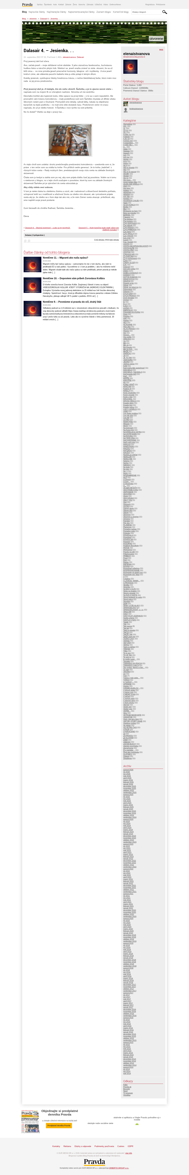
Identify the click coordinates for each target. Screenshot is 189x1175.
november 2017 (129, 987)
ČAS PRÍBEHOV (130, 230)
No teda (126, 467)
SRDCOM (127, 612)
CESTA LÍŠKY (128, 250)
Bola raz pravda (129, 213)
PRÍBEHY (127, 556)
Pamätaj (126, 521)
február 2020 (128, 931)
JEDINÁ (126, 362)
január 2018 (128, 983)
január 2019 (128, 958)
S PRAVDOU (128, 583)
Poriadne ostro (129, 531)
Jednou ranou (129, 364)
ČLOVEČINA (128, 256)
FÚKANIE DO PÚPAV (131, 312)
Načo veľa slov (129, 442)
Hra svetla (127, 337)
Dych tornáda (128, 298)
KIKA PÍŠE (127, 380)
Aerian (126, 159)
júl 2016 (126, 1020)
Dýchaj (126, 300)
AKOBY (126, 174)
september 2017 (129, 991)
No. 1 (125, 471)
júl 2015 (126, 1045)
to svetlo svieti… (129, 659)
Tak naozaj (127, 626)
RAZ (125, 560)
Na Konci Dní (128, 430)
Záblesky (127, 742)
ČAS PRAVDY (129, 228)
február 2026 (128, 782)
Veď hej (126, 705)
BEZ (125, 209)
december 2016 (129, 1009)
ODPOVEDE (128, 492)
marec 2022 (128, 879)
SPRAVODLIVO (129, 608)
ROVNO (126, 566)
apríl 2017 (127, 1001)
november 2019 (129, 937)
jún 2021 (126, 898)
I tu (124, 341)
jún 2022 (126, 873)
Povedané (127, 537)
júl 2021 (126, 896)
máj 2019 (127, 949)
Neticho (126, 461)
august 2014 (128, 1067)
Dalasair (80, 57)
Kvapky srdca (128, 407)
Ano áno (126, 188)
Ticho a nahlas (129, 647)
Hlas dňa (127, 327)
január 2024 (128, 834)
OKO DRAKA (128, 498)
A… (124, 147)
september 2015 (129, 1040)
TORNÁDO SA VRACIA (132, 663)
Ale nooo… (127, 180)
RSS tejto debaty (112, 240)
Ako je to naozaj (129, 172)
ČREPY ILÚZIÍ (129, 263)
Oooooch (127, 504)
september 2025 (129, 792)
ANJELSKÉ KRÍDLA (131, 184)
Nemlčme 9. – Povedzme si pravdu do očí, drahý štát (72, 302)
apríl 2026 (127, 778)
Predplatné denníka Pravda (59, 1126)
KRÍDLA (126, 391)
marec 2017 (128, 1003)
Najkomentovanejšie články (81, 11)
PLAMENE (127, 525)
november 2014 (129, 1061)
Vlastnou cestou (129, 723)
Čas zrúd (127, 238)
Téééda (126, 641)
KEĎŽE (126, 378)
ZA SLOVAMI (128, 738)
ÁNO (125, 186)
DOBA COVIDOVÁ (130, 273)
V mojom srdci (129, 699)
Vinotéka (126, 1095)
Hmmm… (127, 335)
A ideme (126, 137)
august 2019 (128, 943)
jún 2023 (126, 848)
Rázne (126, 562)
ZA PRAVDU (128, 736)
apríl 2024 (127, 828)
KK (124, 382)
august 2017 (128, 993)
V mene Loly (128, 692)
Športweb (48, 5)
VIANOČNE (128, 717)
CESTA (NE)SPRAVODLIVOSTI (135, 246)
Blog (24, 11)
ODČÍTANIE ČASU (130, 490)
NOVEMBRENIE (129, 475)
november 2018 (129, 962)
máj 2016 (127, 1024)
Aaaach (126, 153)
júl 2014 (126, 1069)
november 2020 (129, 912)
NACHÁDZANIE (129, 440)
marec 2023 (128, 854)
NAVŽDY (126, 453)
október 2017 (128, 989)
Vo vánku (127, 725)
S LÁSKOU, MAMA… (131, 581)
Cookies (120, 1146)
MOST (125, 426)
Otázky (126, 513)
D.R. (125, 265)
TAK (125, 624)
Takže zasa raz (129, 637)
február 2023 (128, 857)
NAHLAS (127, 444)
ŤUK (125, 676)
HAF (125, 318)
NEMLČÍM (127, 457)
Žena (75, 5)
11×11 (125, 130)
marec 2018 (128, 978)
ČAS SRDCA (128, 234)
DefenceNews (115, 5)
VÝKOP (126, 729)
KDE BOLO (127, 370)
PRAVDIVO (127, 550)
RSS (161, 50)
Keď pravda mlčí (129, 374)
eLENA (126, 308)
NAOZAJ (126, 449)
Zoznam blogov (103, 11)
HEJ (125, 323)
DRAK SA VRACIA (130, 287)
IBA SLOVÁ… (128, 349)
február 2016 (128, 1030)
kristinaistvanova (136, 109)
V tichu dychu (128, 703)
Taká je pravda (129, 630)
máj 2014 (127, 1073)
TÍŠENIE (126, 649)
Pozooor (126, 542)
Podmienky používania (104, 1146)
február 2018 (128, 980)
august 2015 (128, 1042)
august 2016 (128, 1018)
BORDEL (127, 215)
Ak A (125, 166)
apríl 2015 (127, 1051)
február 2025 (128, 807)
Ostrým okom (128, 508)
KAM (125, 366)
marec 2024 (128, 830)
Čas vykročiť (128, 236)
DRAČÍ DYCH (129, 279)
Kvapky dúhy (128, 403)
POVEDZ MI (128, 539)
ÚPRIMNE (127, 684)
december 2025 (129, 786)
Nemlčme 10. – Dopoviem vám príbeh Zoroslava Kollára (74, 278)
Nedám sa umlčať (130, 455)
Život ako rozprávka (131, 752)
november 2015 (129, 1036)
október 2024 (128, 815)
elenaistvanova (69, 57)
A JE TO (126, 139)
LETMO (126, 420)
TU (124, 674)
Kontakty (56, 1146)
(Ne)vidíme (127, 124)
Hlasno (126, 331)
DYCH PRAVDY (129, 296)
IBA (124, 343)
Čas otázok (127, 225)
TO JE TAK (127, 655)
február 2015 (128, 1055)
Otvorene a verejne (131, 517)
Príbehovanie (128, 554)
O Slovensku (128, 484)
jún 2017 (126, 997)
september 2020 (129, 916)
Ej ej (125, 304)
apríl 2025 (127, 803)
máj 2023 (127, 850)
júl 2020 (126, 921)
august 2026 (128, 770)
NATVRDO (127, 451)
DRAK (125, 285)
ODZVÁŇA (127, 494)
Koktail (61, 5)
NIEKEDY (127, 465)
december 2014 (129, 1059)
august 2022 (128, 869)
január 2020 (128, 933)
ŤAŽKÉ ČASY (128, 639)
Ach (124, 155)
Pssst (125, 558)
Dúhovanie (127, 289)
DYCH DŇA (128, 294)
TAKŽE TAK (127, 634)
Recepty (126, 1089)
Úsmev (126, 686)
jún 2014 (126, 1071)
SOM (125, 603)
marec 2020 (128, 929)
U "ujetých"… (128, 682)
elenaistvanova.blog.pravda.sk (134, 57)
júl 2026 (126, 772)
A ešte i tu (127, 135)
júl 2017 (126, 995)
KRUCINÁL (127, 399)
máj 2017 (127, 999)
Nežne (126, 463)
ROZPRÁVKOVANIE (131, 570)
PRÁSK (126, 548)
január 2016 (128, 1032)
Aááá (125, 149)
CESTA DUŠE (128, 248)
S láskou (126, 579)
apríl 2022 (127, 877)
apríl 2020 (127, 927)
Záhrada (90, 5)
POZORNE (127, 544)
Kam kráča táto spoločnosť (134, 368)
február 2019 (128, 956)
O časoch (127, 480)
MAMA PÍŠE (128, 422)
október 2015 (128, 1038)
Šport (125, 1091)
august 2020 (128, 919)
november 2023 (129, 838)
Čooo (125, 261)
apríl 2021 (127, 902)
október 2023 (128, 840)
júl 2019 (126, 945)
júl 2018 (126, 970)
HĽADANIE (127, 325)
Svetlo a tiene (128, 618)
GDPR (130, 1146)
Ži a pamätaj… (129, 750)
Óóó (125, 502)
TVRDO (126, 680)
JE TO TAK (127, 358)
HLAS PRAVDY (129, 329)
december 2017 (129, 985)
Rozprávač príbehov (131, 568)
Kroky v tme (128, 397)
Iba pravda (127, 347)
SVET (125, 614)
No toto (126, 469)
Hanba (126, 320)
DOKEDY (127, 275)
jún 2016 (126, 1022)
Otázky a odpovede (82, 1146)
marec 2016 (128, 1028)
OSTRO (126, 506)
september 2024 (129, 817)
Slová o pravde (129, 593)
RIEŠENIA (127, 564)
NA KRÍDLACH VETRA (132, 432)
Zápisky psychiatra (130, 746)
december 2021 (129, 885)
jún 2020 (126, 923)
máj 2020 (127, 925)
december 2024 (129, 811)
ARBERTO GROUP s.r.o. (119, 1168)
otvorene (33, 19)
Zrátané (126, 756)
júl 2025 (126, 797)
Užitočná (98, 5)
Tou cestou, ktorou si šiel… (134, 668)
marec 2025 (128, 805)
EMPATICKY (128, 310)
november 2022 (129, 863)
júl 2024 (126, 821)
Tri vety (126, 670)
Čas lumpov (128, 221)
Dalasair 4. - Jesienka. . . (50, 19)
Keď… (125, 376)
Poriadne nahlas (130, 529)
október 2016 (128, 1014)
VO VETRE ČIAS (130, 727)
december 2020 (129, 910)
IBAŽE (125, 351)
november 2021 (129, 888)
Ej (124, 302)
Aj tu (125, 161)
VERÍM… (127, 711)
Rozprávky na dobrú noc (133, 572)
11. (124, 128)
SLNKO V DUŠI (129, 589)
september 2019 (129, 941)
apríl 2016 (127, 1026)
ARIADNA (127, 192)
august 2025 (128, 795)
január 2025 (128, 809)
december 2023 (129, 836)
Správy (40, 5)
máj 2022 (127, 875)
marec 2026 (128, 780)
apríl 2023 (127, 852)
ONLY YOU (127, 500)
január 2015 (128, 1057)
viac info (128, 1153)
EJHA (125, 306)
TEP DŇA (127, 643)
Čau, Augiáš (128, 242)
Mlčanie (126, 424)
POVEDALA (128, 535)
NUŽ (125, 477)
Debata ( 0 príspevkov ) (35, 235)
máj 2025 (127, 801)
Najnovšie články (37, 11)
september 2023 (129, 842)
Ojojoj (125, 496)
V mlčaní (126, 696)
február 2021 (128, 906)
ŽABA (125, 740)
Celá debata (99, 240)
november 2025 (129, 788)
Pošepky (126, 533)
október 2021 (128, 890)
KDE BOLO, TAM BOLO (132, 372)
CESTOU (127, 252)
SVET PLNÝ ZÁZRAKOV (133, 616)
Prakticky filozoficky (131, 546)
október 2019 (128, 939)
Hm (124, 333)
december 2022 (129, 861)
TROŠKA (126, 672)
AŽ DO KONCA (129, 205)
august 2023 (128, 844)
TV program (128, 1093)
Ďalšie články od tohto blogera (47, 252)
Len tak (126, 418)
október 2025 (128, 790)
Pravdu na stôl (129, 552)
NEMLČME (127, 459)
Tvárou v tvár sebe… (131, 678)
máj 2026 (127, 776)
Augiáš (126, 199)
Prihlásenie (160, 5)
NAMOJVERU (129, 446)
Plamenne (127, 527)
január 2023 (128, 859)
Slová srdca (128, 599)
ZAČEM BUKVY (129, 744)
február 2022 (128, 881)
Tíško (125, 651)
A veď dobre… (129, 143)
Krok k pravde (128, 395)
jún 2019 (126, 947)
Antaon (126, 190)
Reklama (67, 1146)
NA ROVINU (128, 436)
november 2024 (129, 813)
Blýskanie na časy (130, 211)
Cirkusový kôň (129, 254)
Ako (124, 170)
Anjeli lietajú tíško (130, 182)
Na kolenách (128, 428)
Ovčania (126, 519)
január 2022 (128, 883)
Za (124, 734)
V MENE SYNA (129, 694)
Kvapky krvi (127, 405)
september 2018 (129, 966)
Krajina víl (127, 389)
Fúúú (125, 314)
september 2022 (129, 867)
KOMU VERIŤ (128, 385)
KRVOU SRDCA (129, 401)
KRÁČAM (127, 387)
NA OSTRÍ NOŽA (130, 434)
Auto (55, 5)
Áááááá (126, 151)
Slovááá (126, 601)
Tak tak (126, 628)
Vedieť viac (127, 709)
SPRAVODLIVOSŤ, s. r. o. (133, 610)
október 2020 (128, 914)
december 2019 (129, 935)
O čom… (126, 482)
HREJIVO (127, 339)
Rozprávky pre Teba (131, 575)
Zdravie (68, 5)
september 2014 (129, 1065)
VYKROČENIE (129, 732)
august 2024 (128, 819)
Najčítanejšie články (56, 11)
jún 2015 (126, 1047)
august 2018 (128, 968)
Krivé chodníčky (129, 393)
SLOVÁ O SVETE (130, 595)
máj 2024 (127, 826)
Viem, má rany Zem (131, 719)
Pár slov (126, 523)
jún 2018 (126, 972)
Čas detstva (128, 219)
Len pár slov (128, 415)
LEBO (125, 411)
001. (125, 126)
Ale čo (125, 178)
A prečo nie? (128, 141)
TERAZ (126, 645)
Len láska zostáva (130, 413)
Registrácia (150, 5)
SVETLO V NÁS (129, 620)
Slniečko (126, 587)
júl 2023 (126, 846)
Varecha (81, 5)
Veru (125, 713)
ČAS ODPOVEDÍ (130, 223)
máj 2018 (127, 974)
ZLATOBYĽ (127, 754)
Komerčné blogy (121, 11)
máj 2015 (127, 1049)
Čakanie (126, 217)
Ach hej (126, 157)
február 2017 (128, 1005)
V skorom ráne (129, 701)
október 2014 (128, 1063)
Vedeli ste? (127, 707)
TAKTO (126, 632)
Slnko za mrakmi (130, 591)
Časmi (125, 240)
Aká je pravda (128, 168)
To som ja (127, 657)
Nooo (125, 473)
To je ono (127, 653)
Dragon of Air (128, 283)
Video (105, 5)
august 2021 (128, 894)
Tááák (125, 622)
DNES (125, 271)
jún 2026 (126, 774)
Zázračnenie (128, 748)
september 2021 (129, 892)
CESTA (126, 244)
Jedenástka (128, 360)
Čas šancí (127, 232)
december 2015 (129, 1034)
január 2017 (128, 1007)
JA (124, 356)
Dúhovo (126, 292)
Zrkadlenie (127, 758)
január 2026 (128, 784)
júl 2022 (126, 871)
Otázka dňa (127, 511)
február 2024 (128, 832)
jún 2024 (126, 823)
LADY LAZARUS (130, 409)
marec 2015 (128, 1053)
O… (124, 486)
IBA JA (125, 345)
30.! (124, 132)
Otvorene (127, 515)
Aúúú (125, 203)
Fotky (125, 1085)
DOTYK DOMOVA (130, 277)
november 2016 (129, 1011)
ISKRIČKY (127, 354)
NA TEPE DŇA (129, 438)
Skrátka (126, 585)
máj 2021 (127, 900)
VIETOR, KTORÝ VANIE (132, 721)
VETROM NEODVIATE (132, 715)
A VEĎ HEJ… (128, 145)
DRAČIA (126, 281)
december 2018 (129, 960)
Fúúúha (126, 316)
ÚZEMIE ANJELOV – (131, 688)
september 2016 (129, 1016)
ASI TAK (126, 197)
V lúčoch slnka (129, 690)
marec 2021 (128, 904)
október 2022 (128, 865)
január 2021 (128, 908)
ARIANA (126, 194)
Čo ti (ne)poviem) (130, 258)
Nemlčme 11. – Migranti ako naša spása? (65, 257)
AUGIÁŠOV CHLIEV (131, 201)
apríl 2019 (127, 952)
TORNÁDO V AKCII (131, 665)
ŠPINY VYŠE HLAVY (131, 606)
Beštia (125, 207)
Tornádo (126, 661)
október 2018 (128, 964)
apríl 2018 (127, 976)
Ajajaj (125, 163)
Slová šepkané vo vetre (132, 597)
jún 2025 (126, 799)
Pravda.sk (127, 1087)
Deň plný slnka (129, 269)
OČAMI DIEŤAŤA (130, 488)
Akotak (126, 176)
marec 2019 (128, 954)
